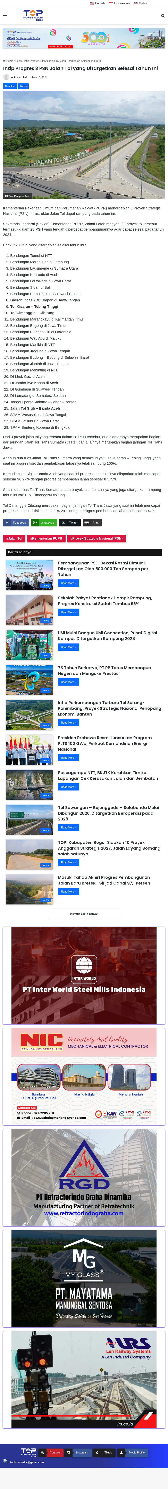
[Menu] (5, 17)
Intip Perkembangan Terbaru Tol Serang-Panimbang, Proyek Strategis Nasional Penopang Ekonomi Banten (109, 708)
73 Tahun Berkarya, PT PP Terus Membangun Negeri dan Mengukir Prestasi (104, 670)
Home (9, 60)
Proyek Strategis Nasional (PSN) (97, 538)
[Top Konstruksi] (32, 15)
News (18, 60)
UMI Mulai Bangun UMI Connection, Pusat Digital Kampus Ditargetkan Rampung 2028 (107, 635)
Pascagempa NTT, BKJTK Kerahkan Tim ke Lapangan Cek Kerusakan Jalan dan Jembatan (108, 775)
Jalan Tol (15, 538)
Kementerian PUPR (47, 538)
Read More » (68, 583)
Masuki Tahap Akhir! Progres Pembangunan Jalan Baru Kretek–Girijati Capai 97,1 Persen (104, 880)
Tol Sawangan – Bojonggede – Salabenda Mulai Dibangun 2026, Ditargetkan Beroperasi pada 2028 (108, 813)
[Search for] (163, 17)
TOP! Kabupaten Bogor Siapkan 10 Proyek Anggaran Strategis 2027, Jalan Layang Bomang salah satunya (109, 848)
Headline (10, 86)
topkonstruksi (18, 77)
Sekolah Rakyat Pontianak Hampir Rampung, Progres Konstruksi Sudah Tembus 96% (105, 601)
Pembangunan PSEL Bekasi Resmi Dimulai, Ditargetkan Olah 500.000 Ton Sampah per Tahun (103, 568)
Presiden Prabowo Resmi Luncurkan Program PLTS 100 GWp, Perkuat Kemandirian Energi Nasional (105, 743)
